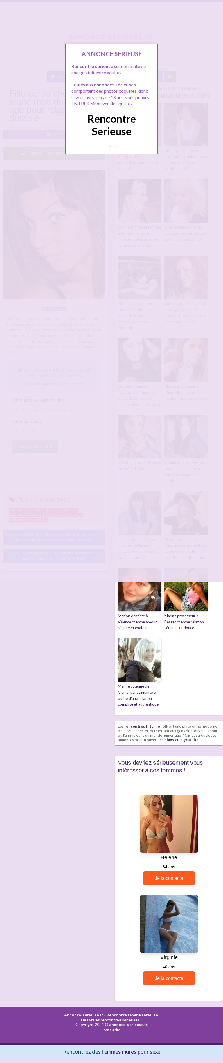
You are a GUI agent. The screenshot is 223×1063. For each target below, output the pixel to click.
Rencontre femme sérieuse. (133, 1014)
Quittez (111, 146)
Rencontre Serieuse (111, 125)
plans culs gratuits (181, 739)
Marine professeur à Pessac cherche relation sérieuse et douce (184, 621)
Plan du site (111, 1030)
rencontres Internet (143, 726)
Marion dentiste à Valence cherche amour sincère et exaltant (137, 621)
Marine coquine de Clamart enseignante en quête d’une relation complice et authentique (138, 695)
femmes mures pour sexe (131, 1051)
